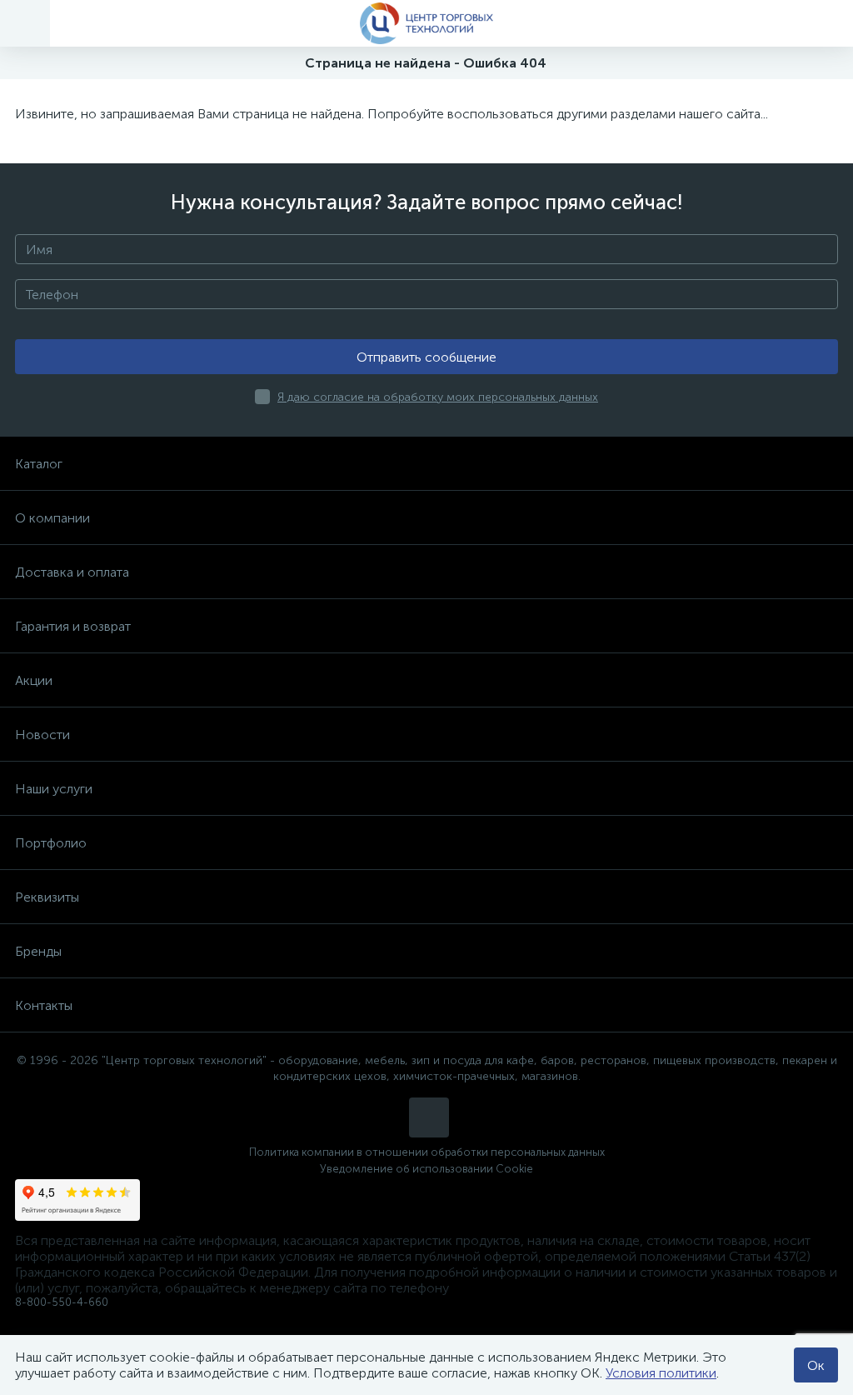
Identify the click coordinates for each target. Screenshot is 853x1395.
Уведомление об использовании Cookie (426, 1168)
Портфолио (51, 843)
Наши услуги (53, 789)
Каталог (38, 464)
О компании (52, 518)
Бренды (38, 951)
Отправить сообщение (426, 357)
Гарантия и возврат (73, 626)
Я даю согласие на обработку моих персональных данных (437, 397)
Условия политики (661, 1373)
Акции (33, 680)
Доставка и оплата (72, 572)
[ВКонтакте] (429, 1118)
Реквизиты (47, 897)
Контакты (43, 1005)
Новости (42, 734)
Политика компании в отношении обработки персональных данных (427, 1152)
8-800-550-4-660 (61, 1302)
